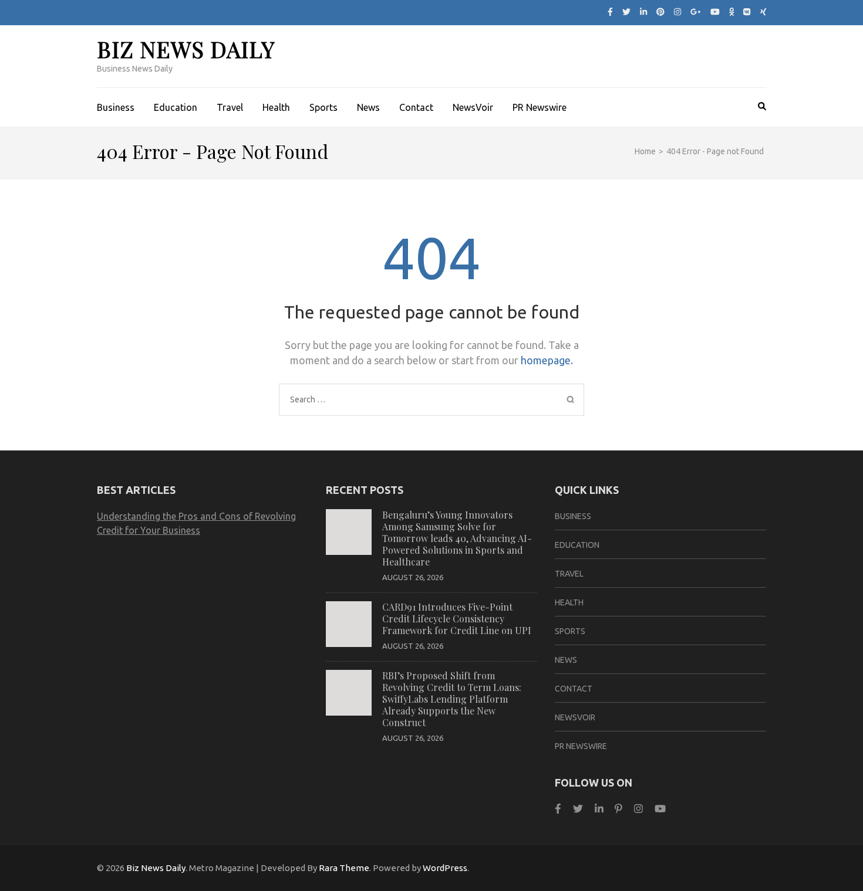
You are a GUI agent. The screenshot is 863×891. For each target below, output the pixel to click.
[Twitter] (626, 11)
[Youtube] (715, 11)
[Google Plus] (695, 11)
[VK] (746, 11)
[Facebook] (610, 11)
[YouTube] (660, 808)
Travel (230, 107)
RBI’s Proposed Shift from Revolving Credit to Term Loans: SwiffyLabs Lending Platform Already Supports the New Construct (451, 699)
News (368, 107)
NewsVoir (473, 107)
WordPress (445, 868)
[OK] (731, 11)
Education (175, 107)
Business (115, 107)
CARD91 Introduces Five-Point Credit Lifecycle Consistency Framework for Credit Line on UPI (456, 618)
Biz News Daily (186, 49)
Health (276, 107)
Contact (416, 107)
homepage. (547, 360)
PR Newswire (540, 107)
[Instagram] (677, 11)
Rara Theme (344, 868)
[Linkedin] (599, 808)
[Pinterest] (660, 11)
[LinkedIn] (643, 11)
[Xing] (763, 11)
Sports (323, 107)
